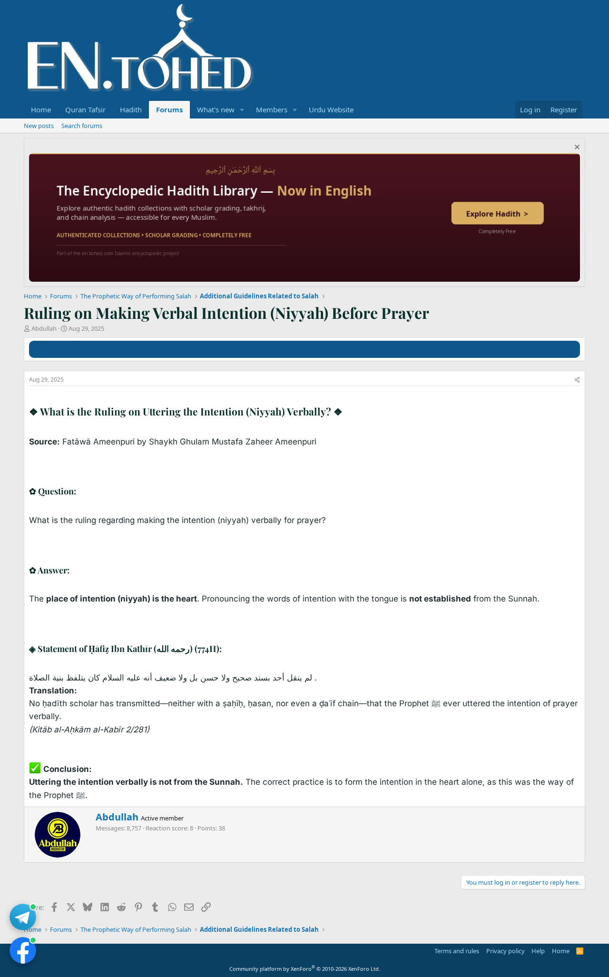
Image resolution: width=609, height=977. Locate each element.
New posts (39, 125)
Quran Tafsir (85, 109)
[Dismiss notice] (576, 148)
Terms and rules (456, 951)
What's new (216, 109)
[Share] (577, 380)
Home (41, 109)
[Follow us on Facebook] (23, 950)
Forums (169, 109)
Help (538, 951)
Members (271, 109)
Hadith (131, 109)
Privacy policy (505, 951)
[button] (242, 109)
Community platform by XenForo (304, 968)
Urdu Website (331, 109)
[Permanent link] (347, 412)
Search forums (81, 125)
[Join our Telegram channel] (23, 917)
